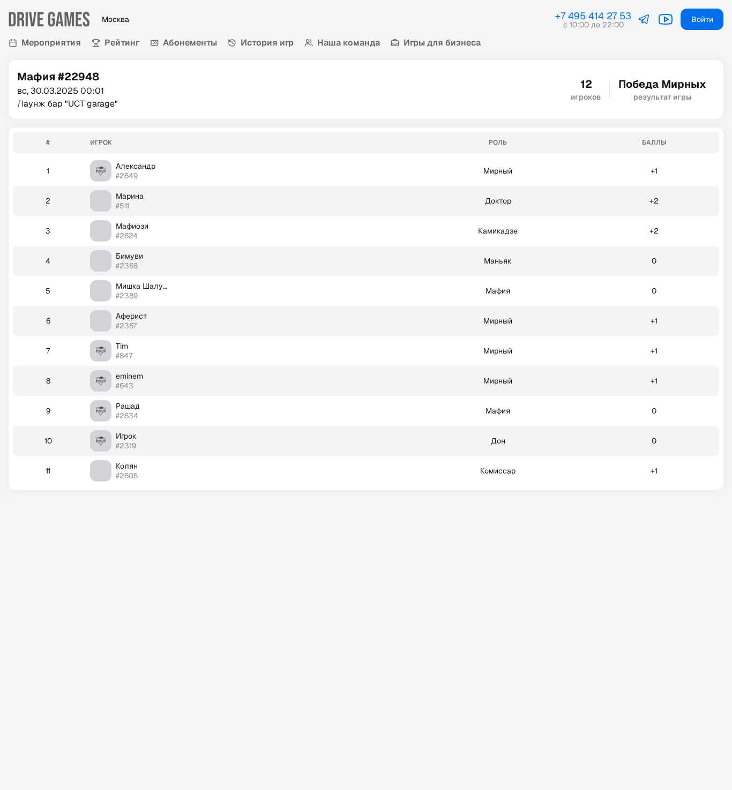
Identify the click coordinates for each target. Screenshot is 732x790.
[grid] (366, 309)
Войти (702, 19)
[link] (644, 19)
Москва (115, 19)
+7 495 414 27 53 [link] (593, 16)
